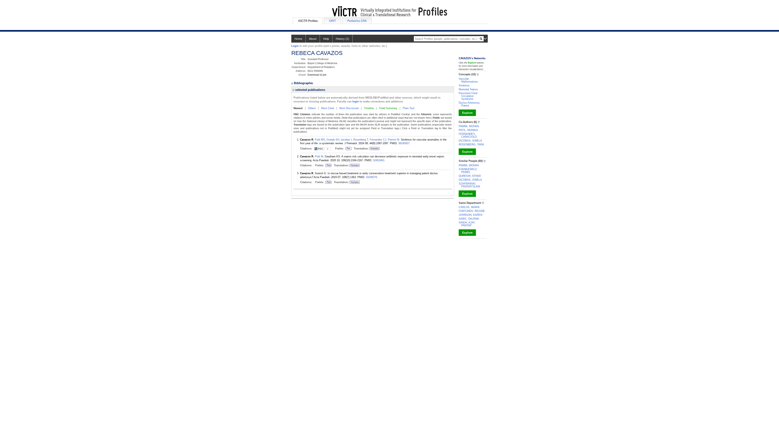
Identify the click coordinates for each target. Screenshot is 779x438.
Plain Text (408, 108)
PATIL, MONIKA (468, 130)
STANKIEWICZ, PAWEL (468, 171)
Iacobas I (346, 139)
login (355, 101)
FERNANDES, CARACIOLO (468, 135)
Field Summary (388, 108)
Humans (374, 148)
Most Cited (327, 108)
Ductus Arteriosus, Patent (469, 104)
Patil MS (320, 139)
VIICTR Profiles (308, 21)
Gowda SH (333, 139)
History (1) (342, 38)
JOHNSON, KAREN (470, 214)
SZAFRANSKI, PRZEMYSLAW (469, 185)
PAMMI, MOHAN (469, 126)
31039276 (371, 177)
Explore (467, 112)
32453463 (378, 160)
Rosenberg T (360, 139)
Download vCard (317, 74)
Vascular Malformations (468, 80)
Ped (327, 165)
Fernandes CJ (378, 139)
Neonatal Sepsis (468, 89)
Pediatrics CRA (357, 21)
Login (295, 45)
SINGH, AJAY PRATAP (467, 224)
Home (298, 38)
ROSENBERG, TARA (471, 144)
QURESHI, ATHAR (470, 175)
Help (326, 38)
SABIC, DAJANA (469, 218)
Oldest (312, 108)
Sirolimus (464, 85)
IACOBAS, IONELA (470, 140)
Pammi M (393, 139)
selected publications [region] (309, 89)
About (312, 38)
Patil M (319, 156)
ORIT (332, 21)
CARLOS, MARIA (469, 207)
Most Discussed (348, 108)
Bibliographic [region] (304, 83)
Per (347, 148)
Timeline (369, 108)
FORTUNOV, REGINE (472, 211)
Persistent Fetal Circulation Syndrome (468, 96)
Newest (298, 108)
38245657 (404, 143)
